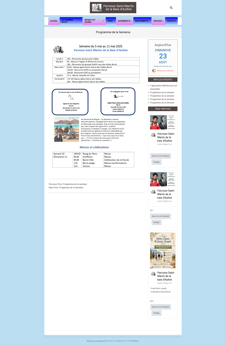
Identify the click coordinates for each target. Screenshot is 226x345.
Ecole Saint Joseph (158, 288)
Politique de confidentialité (96, 340)
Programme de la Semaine (71, 187)
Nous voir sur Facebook (160, 156)
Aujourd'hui (163, 45)
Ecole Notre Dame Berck (161, 292)
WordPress (135, 340)
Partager (156, 162)
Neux (120, 340)
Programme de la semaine (75, 184)
